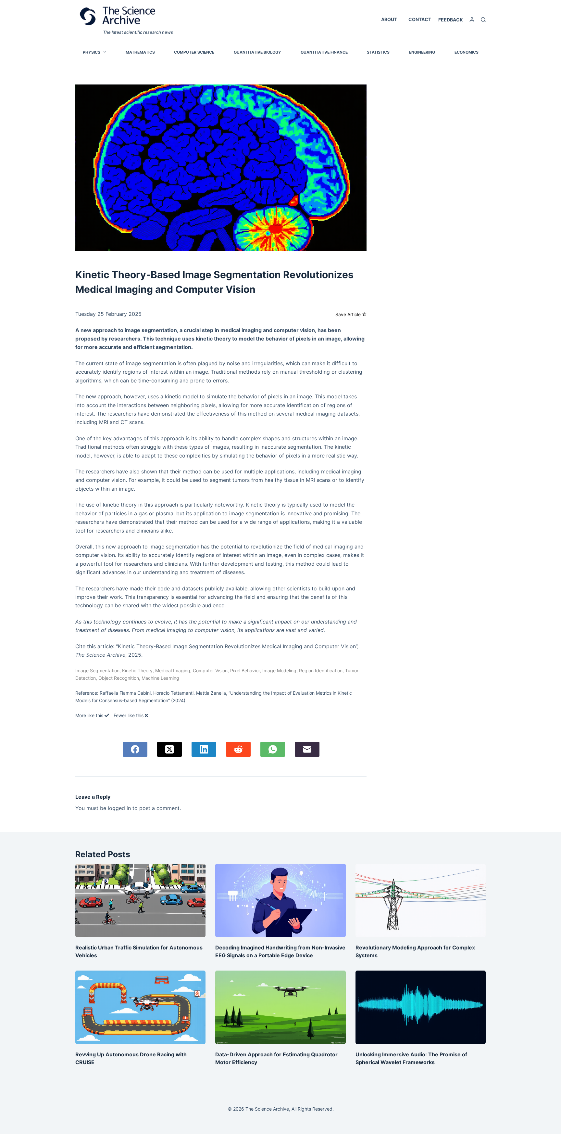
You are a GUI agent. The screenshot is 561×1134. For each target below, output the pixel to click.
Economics (467, 52)
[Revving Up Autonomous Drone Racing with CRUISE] (140, 1007)
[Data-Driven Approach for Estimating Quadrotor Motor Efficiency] (280, 1007)
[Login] (471, 19)
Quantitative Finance (324, 52)
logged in (119, 808)
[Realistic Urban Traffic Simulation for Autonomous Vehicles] (140, 900)
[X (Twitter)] (169, 749)
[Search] (483, 19)
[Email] (307, 749)
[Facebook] (135, 749)
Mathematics (140, 52)
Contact (419, 19)
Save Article (348, 314)
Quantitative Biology (257, 52)
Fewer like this (129, 715)
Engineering (422, 52)
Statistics (378, 52)
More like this (90, 715)
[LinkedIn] (204, 749)
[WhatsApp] (272, 749)
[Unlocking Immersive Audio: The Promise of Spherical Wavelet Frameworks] (420, 1007)
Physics (91, 52)
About (389, 19)
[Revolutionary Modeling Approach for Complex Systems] (420, 900)
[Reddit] (238, 749)
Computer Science (194, 52)
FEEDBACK (450, 19)
